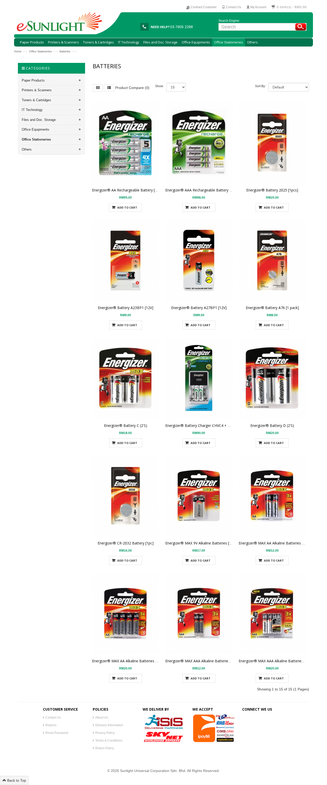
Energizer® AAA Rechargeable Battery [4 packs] (204, 190)
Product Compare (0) (132, 88)
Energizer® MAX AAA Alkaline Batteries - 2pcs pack (207, 660)
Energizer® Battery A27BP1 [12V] (199, 307)
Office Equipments (35, 129)
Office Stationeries (40, 51)
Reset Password (56, 733)
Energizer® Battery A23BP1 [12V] (125, 307)
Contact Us (53, 717)
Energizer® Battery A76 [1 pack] (272, 307)
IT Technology (32, 110)
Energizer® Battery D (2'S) (272, 425)
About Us (101, 717)
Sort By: (260, 86)
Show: (159, 86)
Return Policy (104, 748)
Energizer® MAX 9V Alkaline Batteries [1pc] (200, 543)
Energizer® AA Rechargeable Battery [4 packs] (130, 190)
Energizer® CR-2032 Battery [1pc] (126, 543)
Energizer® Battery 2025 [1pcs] (272, 190)
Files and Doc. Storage (39, 120)
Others (27, 149)
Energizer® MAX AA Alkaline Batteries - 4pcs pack (133, 660)
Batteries (65, 51)
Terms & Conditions (108, 740)
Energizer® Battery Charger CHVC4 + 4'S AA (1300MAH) (211, 425)
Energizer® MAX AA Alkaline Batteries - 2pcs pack (280, 543)
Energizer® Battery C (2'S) (125, 425)
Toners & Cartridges (36, 100)
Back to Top (16, 780)
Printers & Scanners (37, 90)
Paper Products (33, 80)
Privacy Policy (105, 733)
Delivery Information (109, 725)
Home (17, 51)
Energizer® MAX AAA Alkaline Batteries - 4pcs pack (281, 660)
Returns (50, 725)
